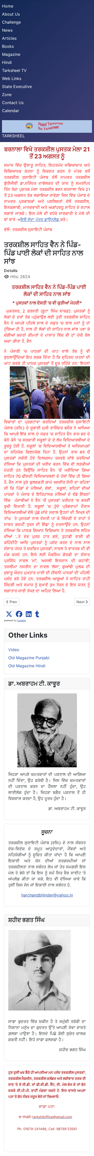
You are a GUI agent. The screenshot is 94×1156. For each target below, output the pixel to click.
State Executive (17, 86)
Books (8, 46)
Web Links (11, 78)
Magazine (11, 54)
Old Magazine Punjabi (28, 657)
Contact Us (13, 102)
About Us (11, 14)
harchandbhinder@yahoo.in (47, 895)
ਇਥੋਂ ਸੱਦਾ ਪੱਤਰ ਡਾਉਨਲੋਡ (40, 219)
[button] (9, 614)
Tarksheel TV (14, 70)
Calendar (10, 110)
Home (7, 6)
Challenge (11, 22)
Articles (9, 38)
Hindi (7, 62)
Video (13, 649)
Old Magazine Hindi (26, 665)
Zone (7, 94)
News (7, 30)
